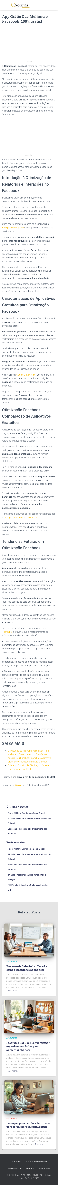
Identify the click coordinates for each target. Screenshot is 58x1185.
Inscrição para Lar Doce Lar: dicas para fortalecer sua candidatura (28, 1124)
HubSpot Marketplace (13, 227)
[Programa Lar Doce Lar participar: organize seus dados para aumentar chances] (29, 1016)
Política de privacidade (36, 1161)
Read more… (12, 990)
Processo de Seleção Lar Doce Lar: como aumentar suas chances (27, 968)
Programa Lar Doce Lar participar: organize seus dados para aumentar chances (28, 1046)
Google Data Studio (26, 374)
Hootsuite (32, 517)
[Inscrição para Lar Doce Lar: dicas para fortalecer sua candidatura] (29, 1097)
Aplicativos (11, 962)
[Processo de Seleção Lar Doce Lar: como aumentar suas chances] (29, 940)
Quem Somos (44, 1168)
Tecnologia (16, 1161)
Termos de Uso (15, 1168)
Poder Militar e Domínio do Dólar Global (26, 813)
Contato (30, 1168)
